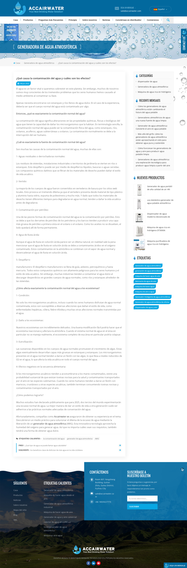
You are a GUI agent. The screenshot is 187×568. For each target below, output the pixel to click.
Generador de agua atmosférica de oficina (152, 302)
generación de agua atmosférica (148, 271)
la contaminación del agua (53, 438)
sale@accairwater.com (131, 11)
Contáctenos (153, 20)
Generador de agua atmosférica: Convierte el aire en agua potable (152, 127)
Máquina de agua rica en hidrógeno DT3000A (158, 229)
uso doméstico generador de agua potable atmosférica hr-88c (160, 202)
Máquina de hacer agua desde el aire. (59, 497)
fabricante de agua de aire (145, 281)
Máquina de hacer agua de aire (58, 512)
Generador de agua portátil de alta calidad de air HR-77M (159, 188)
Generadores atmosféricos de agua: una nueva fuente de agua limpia (153, 119)
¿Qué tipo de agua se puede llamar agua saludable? (46, 445)
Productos (28, 20)
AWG (97, 438)
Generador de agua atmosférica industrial (58, 505)
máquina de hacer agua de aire (147, 276)
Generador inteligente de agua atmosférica (152, 297)
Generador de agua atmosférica (148, 265)
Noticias (106, 20)
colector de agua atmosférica (57, 522)
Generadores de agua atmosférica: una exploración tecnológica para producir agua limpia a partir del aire (153, 162)
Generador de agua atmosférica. (59, 490)
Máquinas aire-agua (53, 535)
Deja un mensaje (177, 565)
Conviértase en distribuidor (128, 20)
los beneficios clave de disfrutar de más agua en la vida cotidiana (56, 450)
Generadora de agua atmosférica (153, 86)
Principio (73, 20)
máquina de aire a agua (144, 291)
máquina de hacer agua (144, 286)
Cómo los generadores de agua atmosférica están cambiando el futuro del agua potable (151, 109)
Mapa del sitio (19, 510)
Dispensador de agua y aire (146, 307)
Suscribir (134, 506)
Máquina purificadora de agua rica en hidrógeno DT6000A (158, 243)
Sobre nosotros (89, 20)
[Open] (184, 41)
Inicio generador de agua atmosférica (55, 529)
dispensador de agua (147, 81)
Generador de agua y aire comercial (60, 517)
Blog (15, 515)
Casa (15, 20)
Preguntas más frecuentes (50, 20)
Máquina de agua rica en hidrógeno (154, 92)
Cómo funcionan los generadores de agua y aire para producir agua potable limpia (153, 151)
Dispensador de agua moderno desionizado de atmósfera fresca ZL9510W (159, 215)
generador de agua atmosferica (79, 438)
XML (15, 520)
